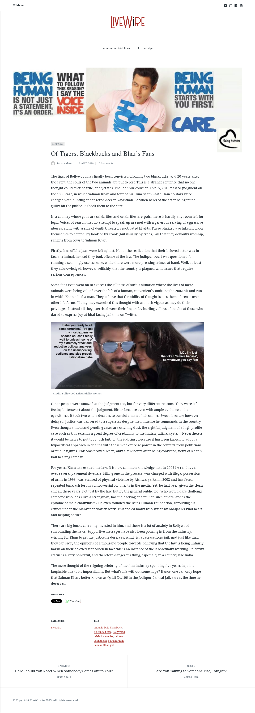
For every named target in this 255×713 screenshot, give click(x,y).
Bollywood (119, 631)
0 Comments (106, 163)
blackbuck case (102, 631)
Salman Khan (116, 640)
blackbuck (116, 627)
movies (109, 636)
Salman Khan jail (104, 645)
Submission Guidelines (116, 48)
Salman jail (100, 640)
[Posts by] (54, 164)
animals (98, 627)
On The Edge (145, 48)
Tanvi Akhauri (65, 163)
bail (106, 627)
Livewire (57, 144)
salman (118, 636)
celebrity (99, 636)
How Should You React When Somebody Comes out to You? (64, 671)
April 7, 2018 (86, 163)
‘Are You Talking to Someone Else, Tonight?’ (191, 671)
